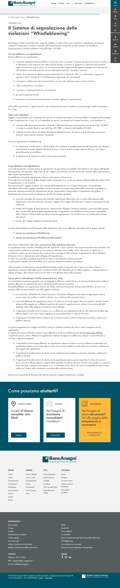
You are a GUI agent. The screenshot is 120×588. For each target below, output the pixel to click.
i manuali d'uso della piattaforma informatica (57, 244)
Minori (10, 500)
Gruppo (64, 477)
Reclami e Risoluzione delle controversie (22, 547)
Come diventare (49, 474)
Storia (63, 474)
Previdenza (12, 487)
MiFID (63, 525)
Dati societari (13, 525)
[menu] (72, 3)
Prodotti (46, 480)
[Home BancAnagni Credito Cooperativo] (21, 3)
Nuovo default (66, 531)
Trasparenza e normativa (26, 534)
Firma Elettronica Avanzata (71, 544)
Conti (10, 474)
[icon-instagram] (66, 557)
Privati (11, 470)
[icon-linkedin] (70, 557)
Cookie (10, 531)
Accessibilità (65, 534)
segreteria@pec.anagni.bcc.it (23, 560)
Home (23, 17)
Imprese (29, 470)
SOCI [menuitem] (68, 3)
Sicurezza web (13, 541)
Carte (10, 477)
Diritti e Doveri (48, 477)
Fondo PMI (73, 528)
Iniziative (46, 484)
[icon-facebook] (62, 557)
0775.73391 (21, 557)
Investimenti (12, 484)
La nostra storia (66, 480)
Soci (45, 470)
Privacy (10, 528)
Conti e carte (30, 477)
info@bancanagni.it (21, 564)
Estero (28, 484)
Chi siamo (65, 470)
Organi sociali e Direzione (67, 485)
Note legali (48, 578)
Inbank (10, 496)
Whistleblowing (67, 541)
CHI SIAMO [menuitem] (78, 3)
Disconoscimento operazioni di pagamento (77, 547)
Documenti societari (65, 491)
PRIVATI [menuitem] (54, 3)
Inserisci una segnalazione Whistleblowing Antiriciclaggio (39, 237)
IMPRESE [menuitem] (61, 3)
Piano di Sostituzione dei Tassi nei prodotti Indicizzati (80, 537)
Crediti (40, 578)
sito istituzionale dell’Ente (93, 332)
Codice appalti (13, 537)
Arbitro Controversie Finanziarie (29, 544)
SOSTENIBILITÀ (89, 3)
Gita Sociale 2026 (50, 487)
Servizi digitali (31, 474)
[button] (115, 3)
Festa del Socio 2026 (48, 491)
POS (27, 493)
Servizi (10, 493)
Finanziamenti (13, 480)
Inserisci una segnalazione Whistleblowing (32, 233)
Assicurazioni (13, 490)
